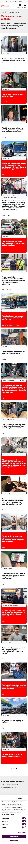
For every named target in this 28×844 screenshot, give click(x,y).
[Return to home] (5, 6)
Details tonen (21, 832)
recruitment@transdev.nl (9, 787)
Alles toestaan (14, 836)
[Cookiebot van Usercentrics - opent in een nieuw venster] (16, 798)
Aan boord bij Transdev (13, 12)
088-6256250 (6, 790)
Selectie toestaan (14, 840)
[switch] (24, 821)
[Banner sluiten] (25, 798)
